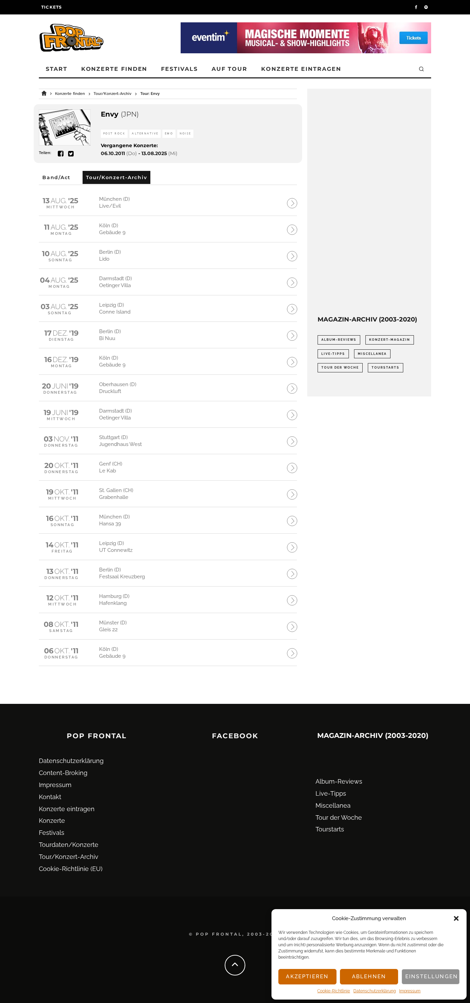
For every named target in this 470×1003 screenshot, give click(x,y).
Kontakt (50, 796)
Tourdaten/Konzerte (68, 844)
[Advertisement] (369, 202)
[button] (456, 918)
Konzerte (52, 820)
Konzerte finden (114, 69)
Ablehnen (369, 976)
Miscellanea (372, 354)
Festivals (179, 69)
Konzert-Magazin (389, 339)
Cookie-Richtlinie (333, 991)
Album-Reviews (338, 339)
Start (56, 69)
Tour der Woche (340, 367)
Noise (185, 133)
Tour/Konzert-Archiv (68, 856)
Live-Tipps (333, 354)
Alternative (145, 133)
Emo (169, 133)
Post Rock (114, 133)
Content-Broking (63, 772)
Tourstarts (385, 367)
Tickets (51, 7)
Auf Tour (229, 69)
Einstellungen (431, 976)
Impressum (409, 991)
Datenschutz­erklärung (374, 991)
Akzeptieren (307, 976)
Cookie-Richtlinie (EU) (71, 868)
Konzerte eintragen (301, 69)
